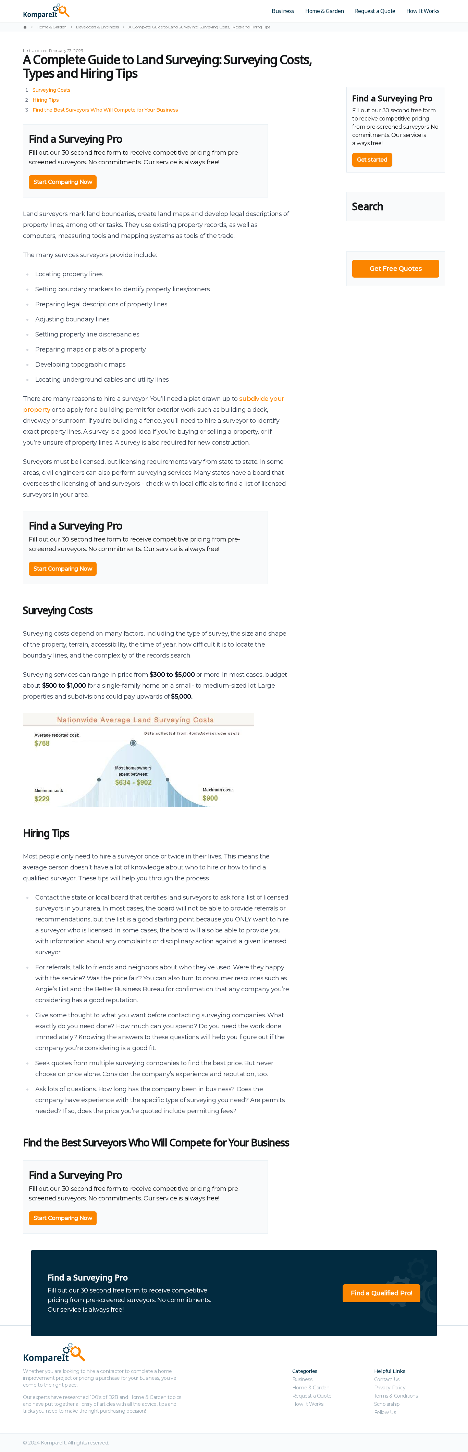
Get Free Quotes (395, 268)
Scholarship (387, 1404)
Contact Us (386, 1379)
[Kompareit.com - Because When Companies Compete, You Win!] (94, 11)
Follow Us (385, 1412)
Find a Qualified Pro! (381, 1293)
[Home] (25, 27)
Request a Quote (375, 11)
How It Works (423, 11)
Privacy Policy (389, 1388)
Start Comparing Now (63, 182)
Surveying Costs (52, 90)
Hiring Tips (46, 100)
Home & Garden (324, 11)
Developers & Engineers (97, 26)
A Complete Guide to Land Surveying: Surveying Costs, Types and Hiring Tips (199, 26)
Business (283, 11)
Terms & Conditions (396, 1396)
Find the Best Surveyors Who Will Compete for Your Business (105, 110)
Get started (372, 159)
